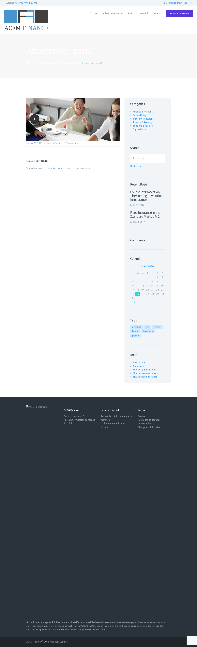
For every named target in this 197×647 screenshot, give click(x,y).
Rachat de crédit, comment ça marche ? (57, 63)
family (157, 327)
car (147, 327)
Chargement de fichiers (150, 427)
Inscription (139, 362)
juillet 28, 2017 (137, 222)
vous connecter (47, 168)
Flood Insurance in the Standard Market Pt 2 (145, 214)
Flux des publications (144, 369)
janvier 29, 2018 (34, 143)
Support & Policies (143, 125)
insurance (148, 331)
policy (135, 335)
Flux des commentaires (145, 373)
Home (30, 63)
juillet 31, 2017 (137, 205)
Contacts (142, 416)
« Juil (133, 301)
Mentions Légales (59, 641)
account (136, 327)
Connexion (138, 366)
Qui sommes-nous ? (74, 416)
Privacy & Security (143, 122)
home (135, 331)
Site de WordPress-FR (145, 376)
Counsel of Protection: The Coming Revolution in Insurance (146, 196)
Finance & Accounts (143, 111)
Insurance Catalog (143, 118)
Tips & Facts (139, 129)
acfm (33, 119)
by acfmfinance (54, 143)
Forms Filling (139, 115)
